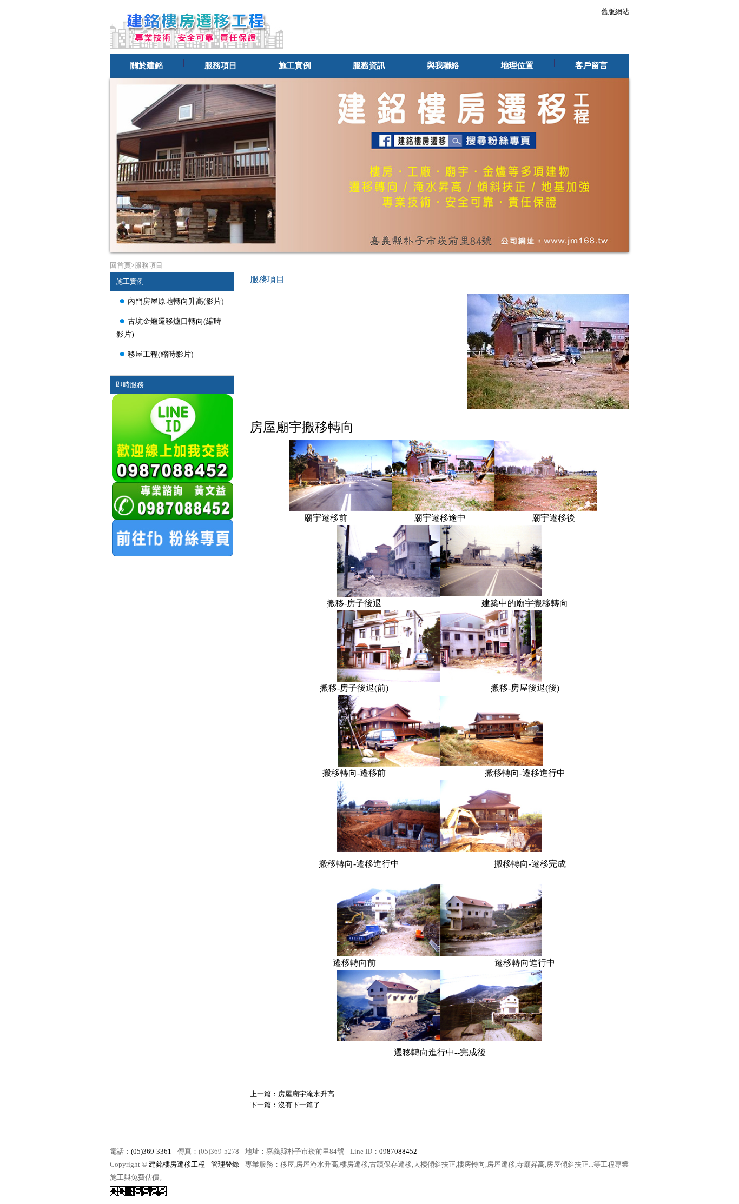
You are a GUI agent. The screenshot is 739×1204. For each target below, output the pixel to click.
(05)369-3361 (151, 1151)
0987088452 (398, 1151)
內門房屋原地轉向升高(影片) (171, 300)
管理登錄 (225, 1164)
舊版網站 (615, 12)
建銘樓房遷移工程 (177, 1164)
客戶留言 (591, 65)
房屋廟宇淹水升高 (306, 1094)
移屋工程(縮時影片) (156, 353)
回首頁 (120, 265)
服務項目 (220, 65)
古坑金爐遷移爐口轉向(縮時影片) (168, 326)
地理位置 (517, 65)
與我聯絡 (443, 65)
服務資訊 (369, 65)
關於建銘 (146, 65)
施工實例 (295, 65)
